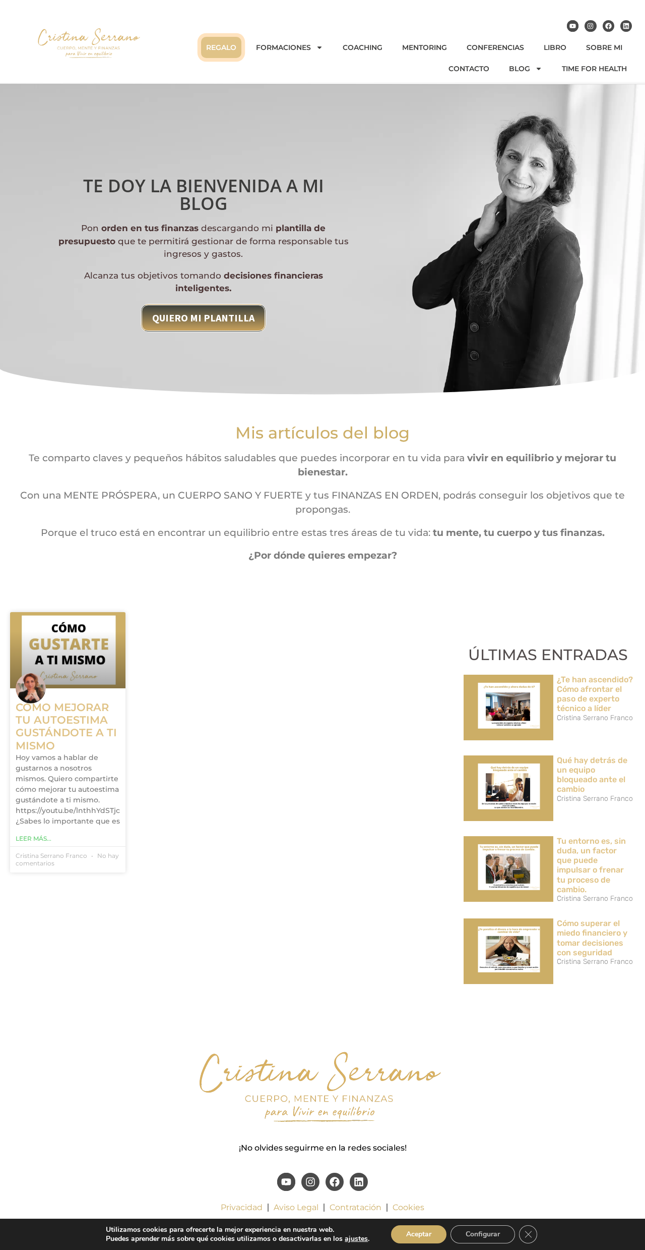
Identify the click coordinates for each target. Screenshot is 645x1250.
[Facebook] (608, 26)
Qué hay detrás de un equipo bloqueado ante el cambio (592, 774)
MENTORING (424, 47)
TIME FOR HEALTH (594, 68)
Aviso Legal (296, 1207)
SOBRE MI (604, 47)
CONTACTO (468, 68)
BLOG (519, 68)
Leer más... (33, 838)
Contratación (355, 1207)
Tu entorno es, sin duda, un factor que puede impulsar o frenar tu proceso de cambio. (591, 865)
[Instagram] (590, 26)
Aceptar (418, 1234)
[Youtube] (572, 26)
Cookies (408, 1207)
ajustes (356, 1238)
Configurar (483, 1234)
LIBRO (555, 47)
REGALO (221, 47)
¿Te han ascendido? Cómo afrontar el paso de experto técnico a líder (595, 694)
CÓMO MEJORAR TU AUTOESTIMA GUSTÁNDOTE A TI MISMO (66, 726)
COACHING (362, 47)
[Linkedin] (626, 26)
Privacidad (242, 1207)
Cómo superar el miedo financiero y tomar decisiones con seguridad (592, 937)
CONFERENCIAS (495, 47)
